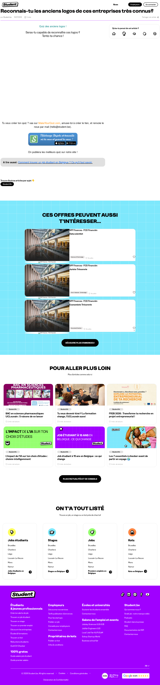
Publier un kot (54, 640)
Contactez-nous (55, 630)
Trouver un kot (16, 637)
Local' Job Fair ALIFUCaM (92, 632)
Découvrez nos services (58, 609)
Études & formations (19, 633)
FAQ (126, 626)
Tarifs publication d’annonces (60, 613)
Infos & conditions (55, 645)
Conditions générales (79, 673)
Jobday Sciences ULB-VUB (93, 624)
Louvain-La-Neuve (15, 558)
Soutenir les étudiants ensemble (95, 609)
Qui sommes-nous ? (132, 609)
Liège (10, 554)
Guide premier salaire (19, 660)
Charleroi (12, 549)
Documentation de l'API (134, 630)
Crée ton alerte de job (19, 613)
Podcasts (128, 618)
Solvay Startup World (91, 636)
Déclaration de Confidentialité (55, 680)
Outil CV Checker (17, 646)
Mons (10, 562)
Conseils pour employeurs (59, 626)
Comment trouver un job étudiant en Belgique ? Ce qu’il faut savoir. (55, 162)
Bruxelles (11, 545)
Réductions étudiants (19, 642)
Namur (11, 566)
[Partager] (158, 17)
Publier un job (54, 622)
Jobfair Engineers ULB (91, 628)
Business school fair (90, 640)
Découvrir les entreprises (21, 629)
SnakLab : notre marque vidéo (137, 613)
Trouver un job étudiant (20, 617)
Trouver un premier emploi (21, 625)
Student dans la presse (134, 622)
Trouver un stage (17, 621)
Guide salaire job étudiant (21, 656)
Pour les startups (55, 618)
